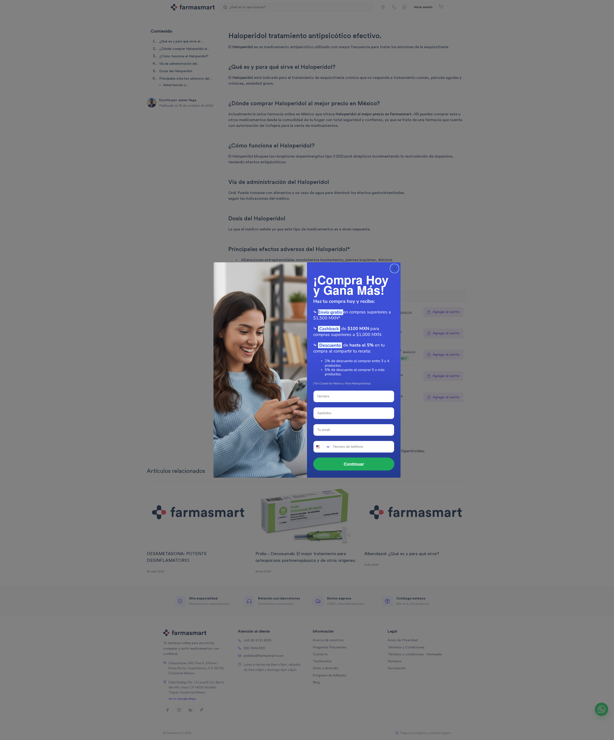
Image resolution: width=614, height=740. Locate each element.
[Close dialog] (394, 268)
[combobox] (322, 446)
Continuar (354, 464)
